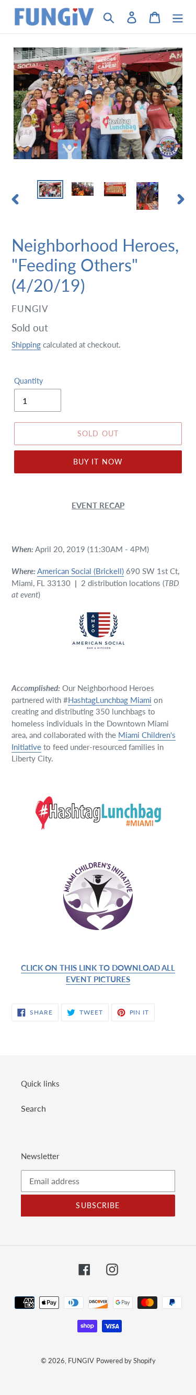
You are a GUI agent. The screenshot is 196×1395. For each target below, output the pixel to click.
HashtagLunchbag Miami (110, 700)
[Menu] (177, 16)
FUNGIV (81, 1360)
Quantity (28, 380)
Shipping (26, 344)
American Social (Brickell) (80, 571)
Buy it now (98, 461)
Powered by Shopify (126, 1360)
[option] (50, 191)
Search (33, 1108)
